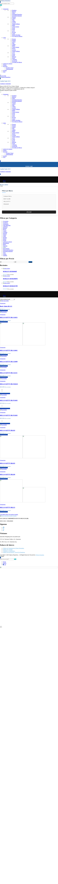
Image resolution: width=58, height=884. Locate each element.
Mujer (4, 244)
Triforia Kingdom (40, 555)
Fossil (13, 28)
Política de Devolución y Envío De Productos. (14, 552)
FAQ (4, 71)
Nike (13, 20)
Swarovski (14, 61)
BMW (13, 25)
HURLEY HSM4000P (10, 271)
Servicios (5, 66)
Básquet (5, 228)
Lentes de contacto (7, 241)
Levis (13, 30)
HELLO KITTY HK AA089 (9, 361)
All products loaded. (13, 514)
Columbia (14, 59)
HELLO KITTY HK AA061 (9, 350)
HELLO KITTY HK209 (7, 474)
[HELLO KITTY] (29, 201)
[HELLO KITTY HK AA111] (3, 367)
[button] (0, 78)
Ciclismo (5, 232)
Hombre (5, 237)
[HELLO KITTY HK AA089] (3, 356)
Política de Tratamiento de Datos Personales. (13, 548)
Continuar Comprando (5, 83)
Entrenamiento (9, 69)
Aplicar (29, 212)
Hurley (13, 48)
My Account (3, 75)
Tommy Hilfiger (16, 24)
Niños (13, 13)
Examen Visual (9, 67)
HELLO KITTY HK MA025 (9, 384)
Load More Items (4, 514)
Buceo (4, 229)
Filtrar (30, 262)
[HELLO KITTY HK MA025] (3, 378)
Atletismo (5, 226)
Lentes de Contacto (7, 63)
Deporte (5, 233)
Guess (13, 33)
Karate (4, 240)
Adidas (13, 21)
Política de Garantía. (8, 549)
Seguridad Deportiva (17, 14)
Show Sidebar (4, 184)
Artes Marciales (6, 225)
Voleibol (5, 255)
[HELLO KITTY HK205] (22, 457)
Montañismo (6, 243)
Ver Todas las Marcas (17, 36)
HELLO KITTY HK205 (7, 463)
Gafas (4, 37)
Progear (14, 17)
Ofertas (4, 65)
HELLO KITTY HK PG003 (9, 400)
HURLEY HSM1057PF (10, 286)
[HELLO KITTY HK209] (3, 469)
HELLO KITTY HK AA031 (9, 317)
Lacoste (14, 22)
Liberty (14, 18)
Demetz (14, 40)
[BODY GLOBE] (29, 199)
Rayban (14, 32)
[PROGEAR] (29, 204)
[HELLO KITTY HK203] (3, 425)
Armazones (5, 9)
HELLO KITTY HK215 (7, 507)
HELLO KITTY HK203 (7, 430)
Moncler (14, 56)
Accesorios (5, 221)
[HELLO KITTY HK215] (22, 502)
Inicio (4, 180)
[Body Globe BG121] (4, 300)
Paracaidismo (6, 248)
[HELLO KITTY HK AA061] (22, 345)
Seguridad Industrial (17, 15)
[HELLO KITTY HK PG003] (3, 395)
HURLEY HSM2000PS (10, 278)
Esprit (13, 29)
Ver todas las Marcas (17, 62)
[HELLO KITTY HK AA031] (3, 312)
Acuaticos (5, 222)
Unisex (4, 254)
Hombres (14, 10)
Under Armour (15, 26)
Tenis (4, 252)
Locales (5, 70)
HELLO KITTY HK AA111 (8, 373)
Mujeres (14, 11)
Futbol (4, 235)
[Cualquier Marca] (29, 196)
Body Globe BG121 (6, 306)
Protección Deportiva (8, 250)
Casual (4, 230)
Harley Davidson (16, 35)
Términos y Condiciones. (9, 551)
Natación (5, 246)
